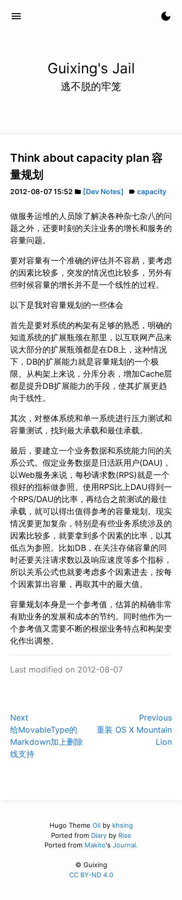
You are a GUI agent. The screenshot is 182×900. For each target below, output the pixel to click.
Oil (97, 825)
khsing (122, 825)
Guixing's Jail (65, 16)
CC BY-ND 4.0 (91, 875)
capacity (151, 191)
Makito (95, 845)
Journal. (125, 845)
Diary (99, 835)
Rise (124, 835)
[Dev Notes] (103, 191)
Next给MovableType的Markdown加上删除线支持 (46, 735)
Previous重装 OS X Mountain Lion (134, 729)
